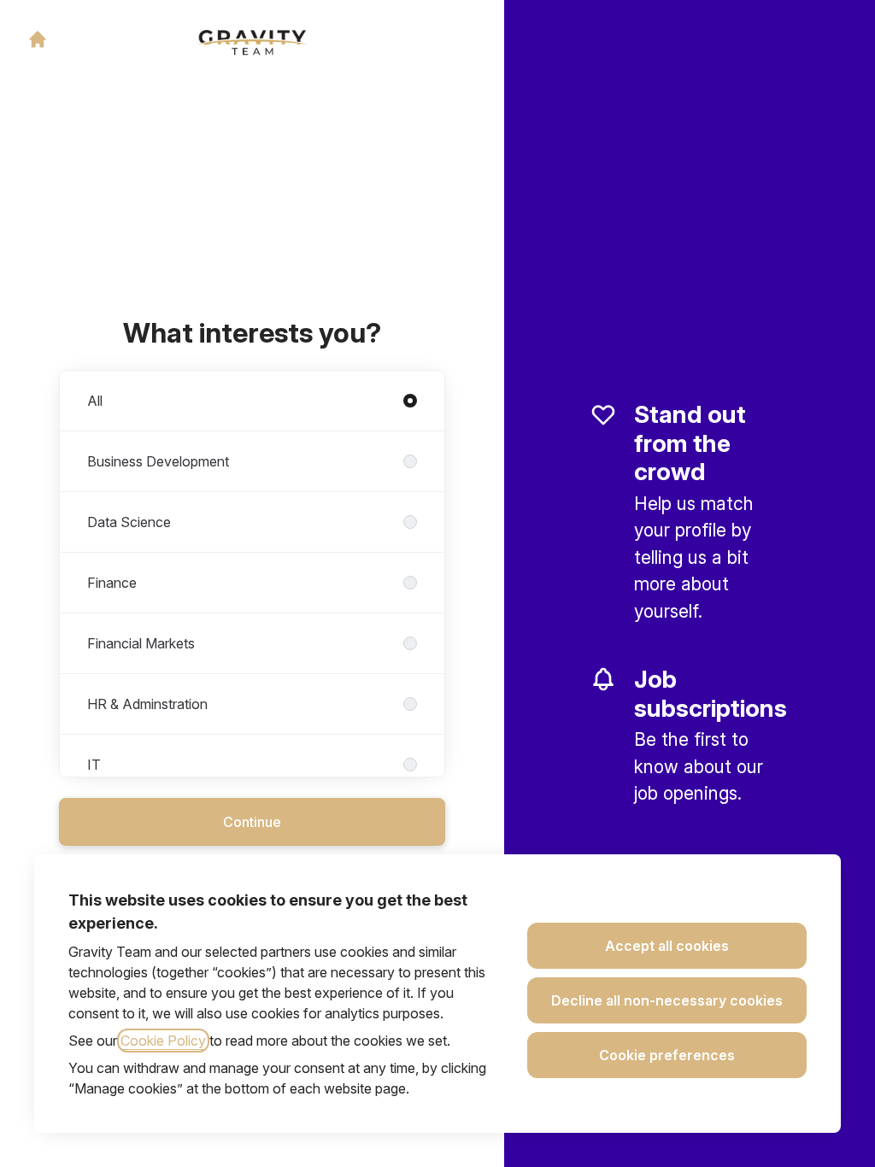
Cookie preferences (667, 1055)
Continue (252, 821)
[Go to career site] (37, 39)
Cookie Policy (163, 1040)
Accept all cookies (667, 945)
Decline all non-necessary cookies (667, 1000)
